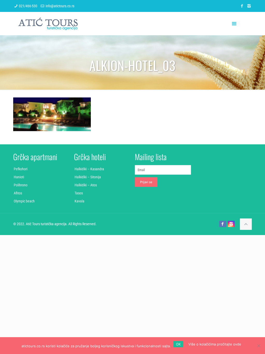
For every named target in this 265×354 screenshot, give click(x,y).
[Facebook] (242, 6)
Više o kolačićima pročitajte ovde (214, 344)
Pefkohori (20, 169)
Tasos (79, 193)
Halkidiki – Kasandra (89, 169)
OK (178, 344)
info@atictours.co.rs (60, 6)
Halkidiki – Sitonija (88, 177)
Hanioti (19, 177)
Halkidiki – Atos (86, 185)
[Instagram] (249, 6)
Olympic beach (24, 201)
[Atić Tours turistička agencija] (48, 23)
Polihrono (20, 185)
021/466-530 (28, 6)
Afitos (18, 193)
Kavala (79, 201)
